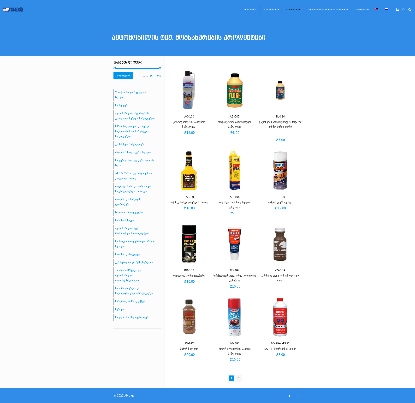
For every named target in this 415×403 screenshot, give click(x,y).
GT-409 (234, 270)
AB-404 (235, 197)
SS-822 (189, 343)
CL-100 (280, 197)
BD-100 (189, 270)
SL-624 (280, 116)
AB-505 (235, 116)
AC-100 (189, 116)
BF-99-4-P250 (280, 343)
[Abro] (13, 9)
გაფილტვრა (123, 75)
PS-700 (189, 197)
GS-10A (280, 270)
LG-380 (234, 343)
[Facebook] (289, 395)
